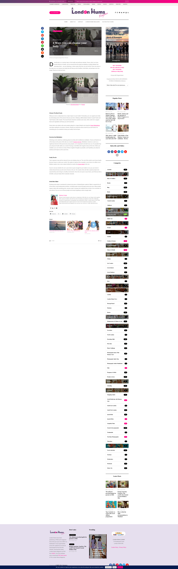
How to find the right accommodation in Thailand (123, 514)
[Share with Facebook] (42, 28)
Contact (80, 21)
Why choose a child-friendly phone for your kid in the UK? (111, 137)
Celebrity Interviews (54, 4)
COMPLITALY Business (61, 565)
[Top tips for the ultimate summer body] (93, 225)
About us (73, 21)
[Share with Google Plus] (42, 35)
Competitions (65, 4)
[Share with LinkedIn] (42, 38)
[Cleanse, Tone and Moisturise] (75, 225)
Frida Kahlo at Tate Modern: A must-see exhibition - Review (88, 1)
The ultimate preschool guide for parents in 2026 (111, 493)
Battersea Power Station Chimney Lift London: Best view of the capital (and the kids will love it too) (110, 117)
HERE (53, 553)
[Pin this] (42, 42)
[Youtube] (56, 208)
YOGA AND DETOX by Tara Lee (56, 230)
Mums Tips (118, 4)
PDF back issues (62, 555)
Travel (79, 4)
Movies (99, 4)
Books (93, 4)
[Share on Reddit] (42, 52)
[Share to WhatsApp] (42, 45)
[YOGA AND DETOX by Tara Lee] (57, 225)
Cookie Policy (114, 547)
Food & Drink (86, 4)
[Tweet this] (42, 31)
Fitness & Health (57, 31)
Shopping (125, 4)
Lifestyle (111, 4)
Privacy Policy (122, 547)
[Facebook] (50, 208)
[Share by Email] (42, 56)
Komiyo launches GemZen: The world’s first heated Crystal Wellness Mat (123, 495)
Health (105, 4)
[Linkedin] (52, 208)
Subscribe (55, 12)
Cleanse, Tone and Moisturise (73, 230)
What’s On (73, 4)
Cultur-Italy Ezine (108, 21)
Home (66, 21)
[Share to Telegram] (42, 49)
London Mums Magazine (93, 21)
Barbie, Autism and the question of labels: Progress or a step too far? (123, 116)
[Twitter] (54, 208)
